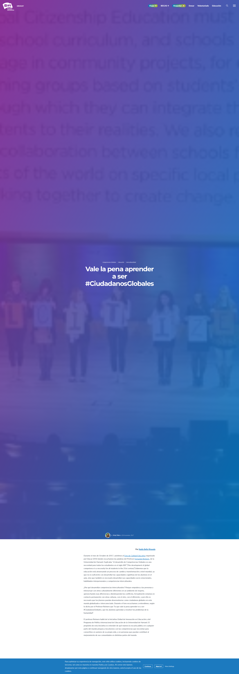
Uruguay (8, 6)
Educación (121, 262)
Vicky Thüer (116, 535)
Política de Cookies (106, 664)
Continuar (148, 666)
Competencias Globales (109, 262)
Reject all (159, 666)
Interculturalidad (131, 262)
